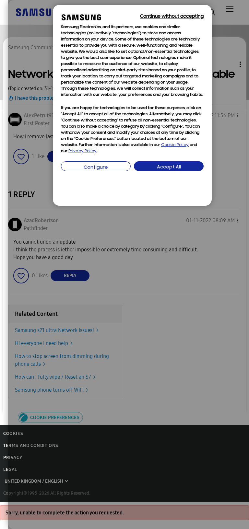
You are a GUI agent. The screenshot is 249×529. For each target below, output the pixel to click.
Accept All (169, 167)
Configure (96, 167)
